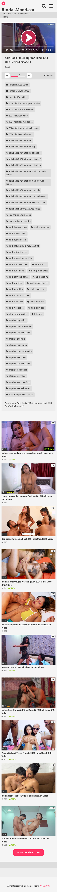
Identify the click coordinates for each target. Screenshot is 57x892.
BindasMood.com (18, 9)
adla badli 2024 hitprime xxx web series (26, 202)
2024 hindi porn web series (21, 109)
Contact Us (45, 886)
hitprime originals (16, 339)
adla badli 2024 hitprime (19, 140)
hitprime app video (17, 320)
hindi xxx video (37, 308)
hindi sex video (15, 283)
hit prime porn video (17, 314)
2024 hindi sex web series (20, 122)
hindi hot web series (17, 252)
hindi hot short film (17, 240)
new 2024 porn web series (20, 394)
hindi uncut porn (37, 289)
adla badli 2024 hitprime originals (24, 190)
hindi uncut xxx (36, 301)
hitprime (38, 314)
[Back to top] (51, 886)
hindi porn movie (16, 270)
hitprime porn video (17, 345)
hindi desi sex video (17, 227)
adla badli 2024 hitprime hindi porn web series (26, 173)
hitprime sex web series (19, 363)
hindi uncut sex (15, 301)
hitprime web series (17, 370)
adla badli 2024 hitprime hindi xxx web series (25, 182)
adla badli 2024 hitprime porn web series (27, 196)
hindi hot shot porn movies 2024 (23, 246)
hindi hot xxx (40, 264)
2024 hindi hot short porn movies (24, 103)
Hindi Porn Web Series (18, 91)
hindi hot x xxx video (18, 264)
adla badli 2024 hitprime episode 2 (24, 159)
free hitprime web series (19, 221)
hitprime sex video (17, 357)
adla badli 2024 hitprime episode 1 (24, 153)
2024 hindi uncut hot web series (23, 128)
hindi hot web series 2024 (20, 258)
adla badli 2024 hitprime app (21, 146)
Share (49, 75)
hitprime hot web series (19, 332)
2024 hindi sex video (18, 116)
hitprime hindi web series (20, 326)
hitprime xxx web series (19, 388)
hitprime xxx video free (19, 382)
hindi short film (15, 289)
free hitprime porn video (19, 215)
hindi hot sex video (17, 233)
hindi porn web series (18, 277)
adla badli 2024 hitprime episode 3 (24, 165)
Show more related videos (28, 852)
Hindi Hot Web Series (18, 85)
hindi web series (16, 308)
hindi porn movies (39, 270)
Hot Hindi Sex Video (17, 97)
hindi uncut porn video (18, 295)
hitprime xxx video (17, 376)
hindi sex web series (38, 283)
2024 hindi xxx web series (20, 134)
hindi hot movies (41, 227)
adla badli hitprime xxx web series (24, 209)
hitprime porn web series (20, 351)
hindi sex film (41, 277)
